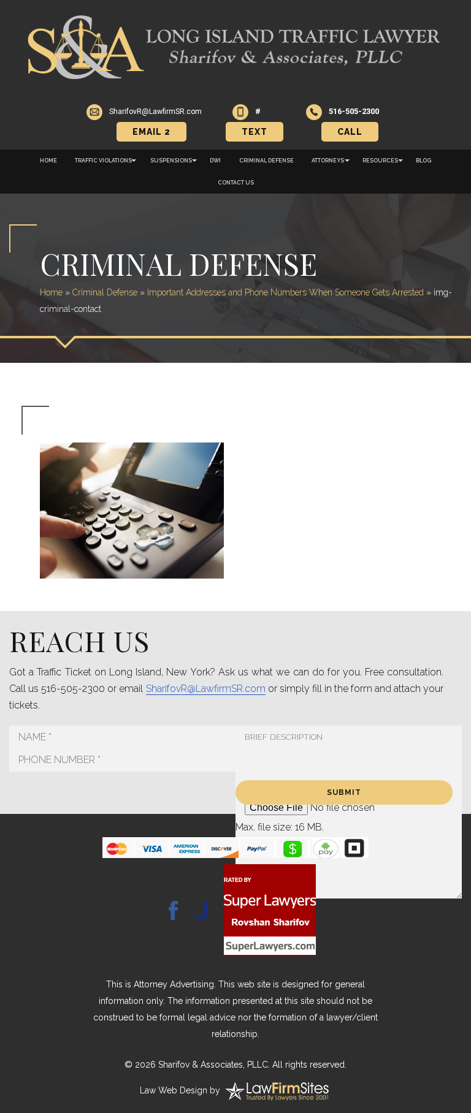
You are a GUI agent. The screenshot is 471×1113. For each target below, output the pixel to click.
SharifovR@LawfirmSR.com (206, 688)
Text (254, 132)
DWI (215, 161)
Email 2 (151, 132)
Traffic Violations (103, 161)
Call (349, 132)
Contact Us (236, 183)
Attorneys (328, 161)
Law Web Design (173, 1090)
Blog (423, 161)
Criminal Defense (266, 161)
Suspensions (171, 161)
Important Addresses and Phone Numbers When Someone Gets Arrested (285, 292)
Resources (380, 161)
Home (48, 161)
